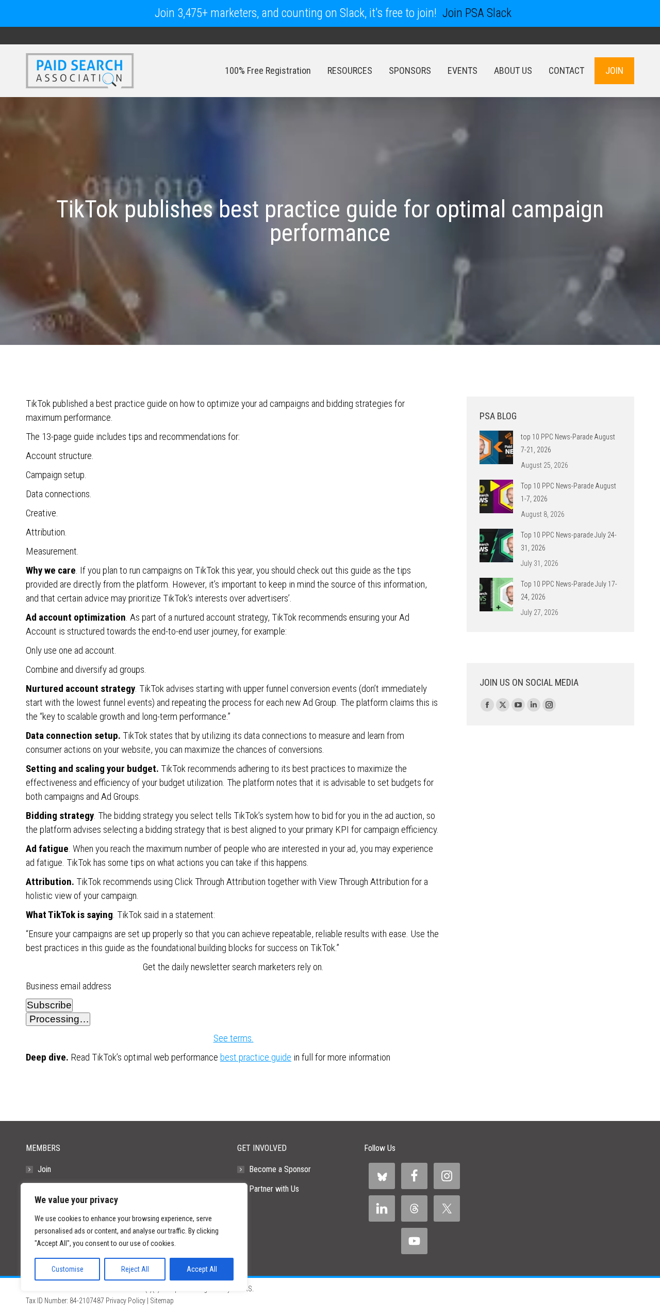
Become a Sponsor (280, 1169)
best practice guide (255, 1057)
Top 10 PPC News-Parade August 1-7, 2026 (568, 492)
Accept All (202, 1269)
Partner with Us (274, 1189)
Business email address (68, 986)
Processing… (58, 1019)
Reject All (135, 1269)
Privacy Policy (125, 1301)
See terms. (233, 1038)
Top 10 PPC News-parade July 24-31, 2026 (569, 541)
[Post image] (496, 447)
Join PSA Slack (477, 13)
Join (44, 1169)
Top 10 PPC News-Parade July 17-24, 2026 (569, 590)
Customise (68, 1269)
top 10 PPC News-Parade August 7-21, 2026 (568, 443)
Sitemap (162, 1301)
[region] (134, 1237)
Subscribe (49, 1005)
